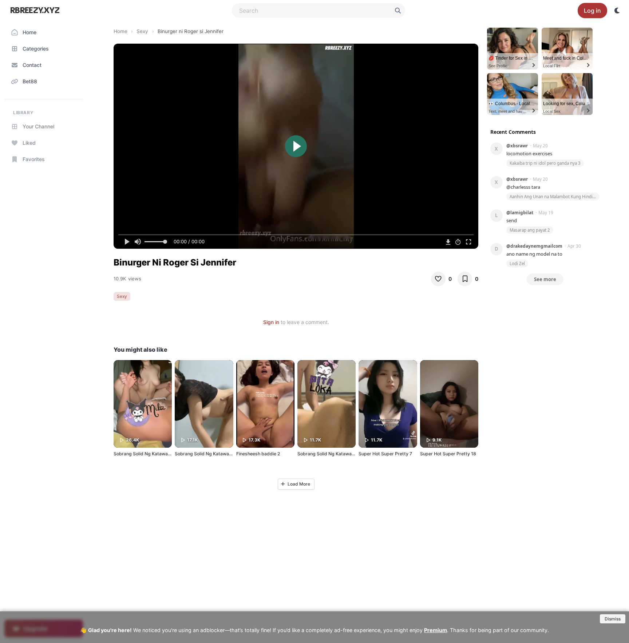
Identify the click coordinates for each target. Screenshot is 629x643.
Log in (592, 10)
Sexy (142, 31)
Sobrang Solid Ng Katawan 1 (327, 453)
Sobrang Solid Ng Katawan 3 (144, 453)
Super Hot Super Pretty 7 (385, 453)
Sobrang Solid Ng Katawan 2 (205, 453)
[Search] (398, 10)
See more (545, 279)
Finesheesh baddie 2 (258, 453)
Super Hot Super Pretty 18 (448, 453)
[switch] (617, 10)
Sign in (271, 322)
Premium (435, 630)
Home (120, 31)
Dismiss (613, 619)
